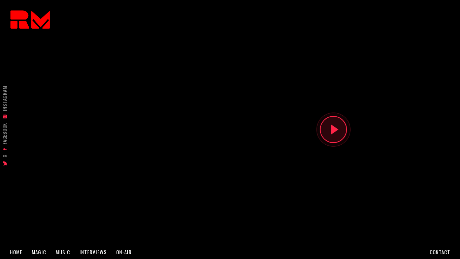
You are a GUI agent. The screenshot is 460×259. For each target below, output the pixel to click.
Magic (39, 252)
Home (16, 252)
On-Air (124, 252)
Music (63, 252)
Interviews (93, 252)
